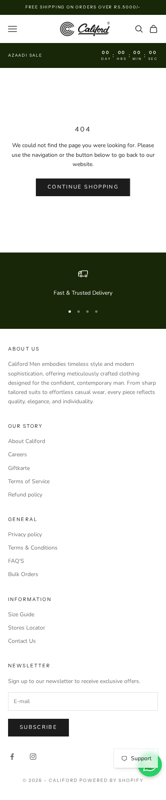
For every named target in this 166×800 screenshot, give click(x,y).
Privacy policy (25, 534)
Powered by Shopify (111, 780)
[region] (83, 283)
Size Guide (21, 614)
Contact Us (22, 641)
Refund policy (25, 494)
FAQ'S (16, 561)
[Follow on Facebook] (12, 757)
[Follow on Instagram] (33, 757)
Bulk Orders (23, 574)
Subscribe (38, 727)
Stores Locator (26, 628)
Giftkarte (19, 468)
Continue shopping (83, 187)
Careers (17, 454)
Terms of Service (29, 481)
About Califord (26, 441)
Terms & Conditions (33, 548)
